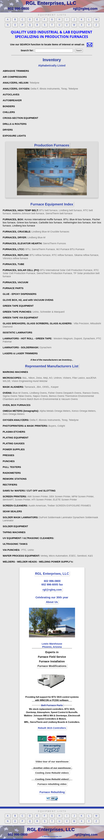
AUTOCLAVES (11, 94)
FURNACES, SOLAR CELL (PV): (21, 270)
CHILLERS (9, 112)
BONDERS (9, 106)
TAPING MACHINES (14, 532)
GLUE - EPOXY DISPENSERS (19, 294)
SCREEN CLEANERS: (47, 505)
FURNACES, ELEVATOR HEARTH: (34, 243)
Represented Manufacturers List (51, 366)
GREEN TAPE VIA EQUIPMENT (20, 317)
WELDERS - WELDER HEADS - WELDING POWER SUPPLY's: (38, 561)
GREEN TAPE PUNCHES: (33, 311)
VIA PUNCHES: (18, 550)
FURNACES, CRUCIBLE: (36, 231)
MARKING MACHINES (15, 372)
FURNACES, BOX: (13, 219)
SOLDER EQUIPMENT (15, 526)
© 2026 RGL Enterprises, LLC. (52, 836)
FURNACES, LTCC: (43, 249)
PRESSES (8, 455)
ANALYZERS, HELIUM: (21, 82)
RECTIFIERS (10, 484)
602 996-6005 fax (52, 584)
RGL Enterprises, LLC (51, 3)
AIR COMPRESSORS (15, 77)
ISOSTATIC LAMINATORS (17, 332)
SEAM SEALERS (12, 511)
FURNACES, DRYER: (24, 237)
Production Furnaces (51, 145)
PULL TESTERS (12, 467)
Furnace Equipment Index (51, 204)
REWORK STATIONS (15, 479)
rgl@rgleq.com (85, 9)
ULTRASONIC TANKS (15, 544)
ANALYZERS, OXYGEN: (40, 88)
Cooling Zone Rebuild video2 (52, 779)
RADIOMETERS (12, 473)
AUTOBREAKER (12, 100)
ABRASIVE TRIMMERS (16, 71)
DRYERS (8, 129)
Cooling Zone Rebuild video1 (52, 773)
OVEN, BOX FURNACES (16, 405)
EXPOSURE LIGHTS (14, 135)
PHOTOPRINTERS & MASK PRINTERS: (34, 425)
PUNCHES (9, 461)
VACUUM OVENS (43, 300)
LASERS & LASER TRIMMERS (20, 353)
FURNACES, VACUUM (15, 282)
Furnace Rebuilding (52, 792)
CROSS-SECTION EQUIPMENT (20, 118)
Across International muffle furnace (43, 219)
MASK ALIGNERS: (31, 387)
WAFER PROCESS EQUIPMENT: (48, 555)
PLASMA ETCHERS (14, 431)
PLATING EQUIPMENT (15, 437)
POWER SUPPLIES (14, 449)
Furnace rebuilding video (52, 784)
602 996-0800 (18, 9)
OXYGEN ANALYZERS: (41, 420)
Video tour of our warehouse (52, 761)
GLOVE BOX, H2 (12, 300)
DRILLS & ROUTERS (15, 124)
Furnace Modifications (52, 666)
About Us (52, 602)
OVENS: (51, 396)
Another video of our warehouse (52, 768)
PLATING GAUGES (14, 443)
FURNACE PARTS (13, 288)
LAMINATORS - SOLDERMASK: (27, 347)
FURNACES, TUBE (13, 264)
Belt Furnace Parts (52, 705)
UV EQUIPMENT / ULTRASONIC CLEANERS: (28, 538)
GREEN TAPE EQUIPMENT (18, 305)
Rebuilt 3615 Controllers (52, 728)
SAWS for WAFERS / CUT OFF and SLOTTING (29, 490)
